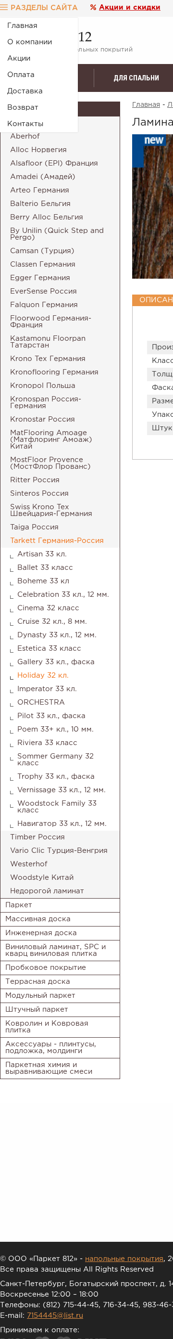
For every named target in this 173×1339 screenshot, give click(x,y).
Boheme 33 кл (43, 581)
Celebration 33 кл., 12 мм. (63, 595)
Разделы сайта (44, 8)
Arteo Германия (39, 190)
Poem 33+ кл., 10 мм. (55, 729)
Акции (18, 58)
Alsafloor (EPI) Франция (54, 163)
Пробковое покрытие (45, 968)
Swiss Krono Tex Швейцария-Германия (51, 510)
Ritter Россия (35, 480)
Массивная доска (38, 919)
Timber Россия (37, 837)
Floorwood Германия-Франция (50, 321)
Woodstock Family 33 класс (57, 806)
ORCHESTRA (41, 702)
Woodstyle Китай (42, 878)
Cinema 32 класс (48, 608)
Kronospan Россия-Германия (45, 402)
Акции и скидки (130, 7)
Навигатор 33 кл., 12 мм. (62, 824)
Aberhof (25, 136)
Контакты (25, 124)
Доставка (25, 91)
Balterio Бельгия (40, 204)
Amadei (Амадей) (42, 177)
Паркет (18, 905)
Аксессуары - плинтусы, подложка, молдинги (50, 1047)
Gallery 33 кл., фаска (56, 662)
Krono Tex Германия (48, 359)
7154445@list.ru (55, 1316)
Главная (22, 26)
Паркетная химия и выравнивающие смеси (48, 1068)
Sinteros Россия (39, 493)
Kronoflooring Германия (54, 372)
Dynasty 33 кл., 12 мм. (57, 635)
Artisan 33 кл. (42, 554)
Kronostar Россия (42, 419)
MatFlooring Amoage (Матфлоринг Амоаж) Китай (51, 440)
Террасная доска (37, 981)
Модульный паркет (40, 995)
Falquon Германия (44, 305)
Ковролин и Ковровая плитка (46, 1026)
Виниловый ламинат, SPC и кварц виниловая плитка (55, 950)
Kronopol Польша (42, 386)
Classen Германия (42, 264)
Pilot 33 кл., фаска (51, 716)
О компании (29, 42)
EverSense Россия (43, 291)
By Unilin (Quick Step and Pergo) (57, 234)
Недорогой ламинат (47, 891)
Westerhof (29, 864)
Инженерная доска (41, 933)
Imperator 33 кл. (47, 689)
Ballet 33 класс (45, 568)
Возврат (22, 107)
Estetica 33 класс (49, 648)
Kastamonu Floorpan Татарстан (48, 341)
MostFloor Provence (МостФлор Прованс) (50, 463)
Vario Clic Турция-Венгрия (59, 851)
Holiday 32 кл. (43, 675)
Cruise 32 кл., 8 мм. (52, 621)
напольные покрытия (124, 1259)
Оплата (21, 75)
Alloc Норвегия (38, 150)
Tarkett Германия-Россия (57, 541)
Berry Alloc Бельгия (46, 217)
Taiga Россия (34, 527)
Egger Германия (40, 278)
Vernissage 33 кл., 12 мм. (61, 790)
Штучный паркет (36, 1009)
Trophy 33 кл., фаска (56, 776)
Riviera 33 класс (47, 743)
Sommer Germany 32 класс (55, 759)
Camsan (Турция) (42, 251)
